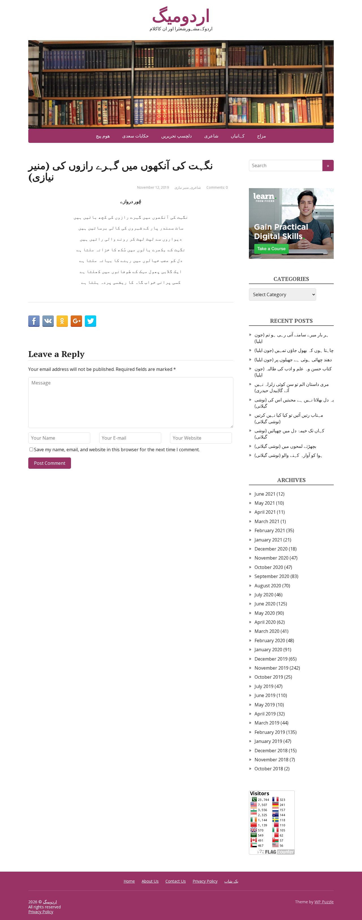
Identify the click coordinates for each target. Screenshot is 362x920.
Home (129, 881)
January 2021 (268, 540)
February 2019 (270, 732)
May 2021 (265, 503)
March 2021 (267, 521)
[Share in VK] (48, 321)
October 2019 (269, 677)
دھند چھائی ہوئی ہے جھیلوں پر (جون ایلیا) (293, 359)
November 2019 (271, 668)
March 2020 (267, 631)
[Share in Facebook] (34, 321)
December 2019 (271, 659)
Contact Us (175, 881)
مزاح (261, 136)
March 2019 (267, 723)
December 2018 (271, 750)
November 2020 (271, 558)
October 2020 (269, 567)
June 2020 (265, 604)
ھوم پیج (103, 136)
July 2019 (264, 686)
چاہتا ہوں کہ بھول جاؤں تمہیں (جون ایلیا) (294, 350)
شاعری (211, 136)
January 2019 (268, 741)
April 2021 (265, 512)
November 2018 (271, 759)
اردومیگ (181, 15)
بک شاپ (231, 881)
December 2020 (271, 549)
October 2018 (269, 769)
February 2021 (270, 530)
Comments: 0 (217, 187)
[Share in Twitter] (90, 321)
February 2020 (270, 640)
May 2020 (265, 613)
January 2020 (268, 649)
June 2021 (265, 494)
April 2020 (265, 622)
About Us (150, 881)
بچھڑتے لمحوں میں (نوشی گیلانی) (285, 446)
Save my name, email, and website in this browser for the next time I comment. (117, 449)
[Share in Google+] (76, 321)
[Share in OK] (62, 321)
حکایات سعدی (135, 136)
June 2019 (265, 695)
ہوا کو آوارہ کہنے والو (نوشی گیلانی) (289, 455)
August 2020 (268, 585)
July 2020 (264, 595)
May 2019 (265, 705)
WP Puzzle (324, 901)
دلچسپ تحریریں (176, 136)
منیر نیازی (181, 187)
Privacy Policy (205, 881)
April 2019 (265, 714)
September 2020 (272, 576)
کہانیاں (238, 136)
